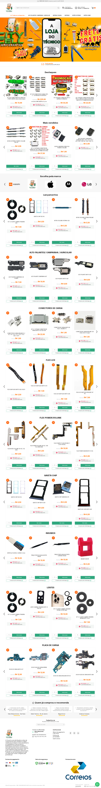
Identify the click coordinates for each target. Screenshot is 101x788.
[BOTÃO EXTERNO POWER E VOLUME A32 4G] (16, 148)
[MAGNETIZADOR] (85, 559)
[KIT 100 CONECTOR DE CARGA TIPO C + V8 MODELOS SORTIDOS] (39, 96)
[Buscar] (58, 7)
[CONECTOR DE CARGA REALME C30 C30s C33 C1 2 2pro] (85, 333)
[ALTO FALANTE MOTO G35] (62, 279)
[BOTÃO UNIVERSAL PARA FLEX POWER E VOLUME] (62, 148)
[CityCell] (9, 7)
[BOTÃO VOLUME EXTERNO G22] (62, 222)
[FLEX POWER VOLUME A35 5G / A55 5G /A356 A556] (39, 445)
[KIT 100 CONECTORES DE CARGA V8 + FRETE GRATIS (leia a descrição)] (16, 96)
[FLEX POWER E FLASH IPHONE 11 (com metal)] (62, 445)
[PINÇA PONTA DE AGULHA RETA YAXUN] (39, 559)
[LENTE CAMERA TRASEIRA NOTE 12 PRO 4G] (39, 615)
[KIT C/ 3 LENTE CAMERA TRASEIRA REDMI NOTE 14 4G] (85, 615)
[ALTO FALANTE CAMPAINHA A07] (39, 279)
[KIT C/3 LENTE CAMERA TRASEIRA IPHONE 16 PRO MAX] (62, 615)
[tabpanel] (50, 39)
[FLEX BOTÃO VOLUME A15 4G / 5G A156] (16, 445)
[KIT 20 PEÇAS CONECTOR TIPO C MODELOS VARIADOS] (62, 96)
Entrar (79, 8)
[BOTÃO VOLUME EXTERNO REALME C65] (85, 222)
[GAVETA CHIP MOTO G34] (39, 503)
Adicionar (19, 242)
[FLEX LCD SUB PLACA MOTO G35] (62, 388)
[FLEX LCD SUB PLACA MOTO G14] (39, 388)
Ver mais (62, 242)
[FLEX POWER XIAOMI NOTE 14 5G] (85, 445)
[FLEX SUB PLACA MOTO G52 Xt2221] (16, 388)
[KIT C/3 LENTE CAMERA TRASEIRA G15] (16, 222)
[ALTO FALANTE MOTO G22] (85, 279)
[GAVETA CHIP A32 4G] (39, 222)
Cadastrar (86, 8)
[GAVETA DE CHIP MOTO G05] (85, 503)
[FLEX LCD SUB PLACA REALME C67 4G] (85, 388)
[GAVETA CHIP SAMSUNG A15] (62, 503)
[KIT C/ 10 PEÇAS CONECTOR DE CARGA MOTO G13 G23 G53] (39, 333)
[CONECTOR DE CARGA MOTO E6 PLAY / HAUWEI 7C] (62, 333)
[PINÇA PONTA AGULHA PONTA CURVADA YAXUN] (62, 559)
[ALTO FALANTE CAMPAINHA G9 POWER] (16, 279)
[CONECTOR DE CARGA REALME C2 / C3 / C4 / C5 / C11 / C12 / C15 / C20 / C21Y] (16, 333)
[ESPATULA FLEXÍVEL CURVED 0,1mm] (16, 559)
